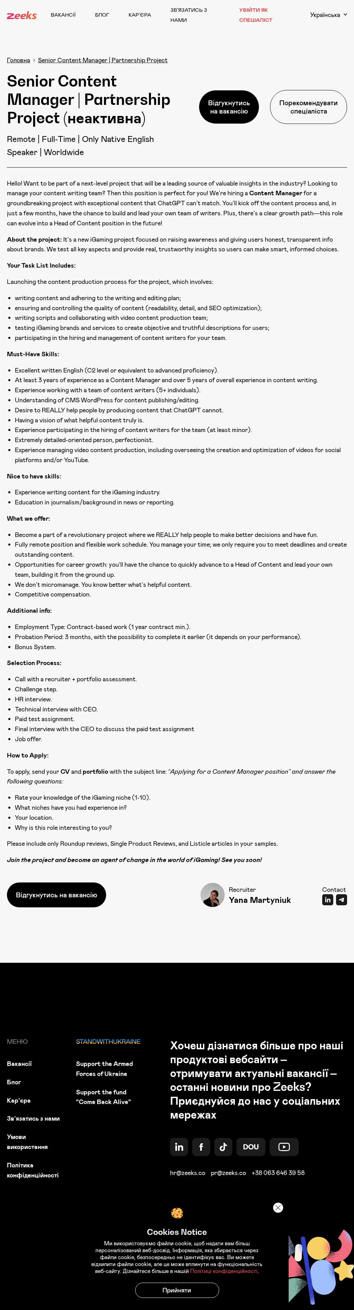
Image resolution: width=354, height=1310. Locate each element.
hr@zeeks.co (187, 1173)
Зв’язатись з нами (33, 1118)
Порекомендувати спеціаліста (308, 107)
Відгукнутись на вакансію (229, 107)
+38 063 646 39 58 (278, 1173)
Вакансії (63, 14)
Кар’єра (140, 14)
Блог (102, 14)
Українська (325, 14)
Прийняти (176, 1290)
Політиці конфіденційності (224, 1271)
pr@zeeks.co (228, 1173)
